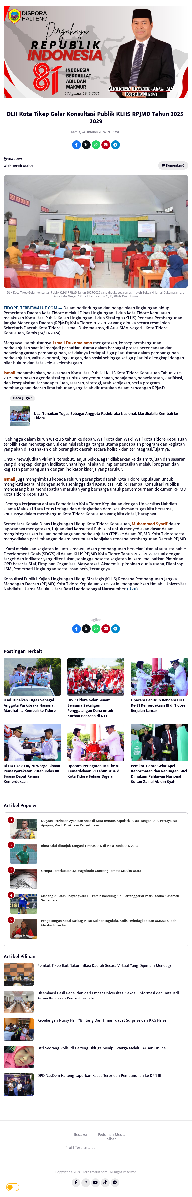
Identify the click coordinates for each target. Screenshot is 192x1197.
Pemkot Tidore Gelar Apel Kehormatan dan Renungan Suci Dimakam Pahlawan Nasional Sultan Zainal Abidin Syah (159, 774)
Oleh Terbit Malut (18, 165)
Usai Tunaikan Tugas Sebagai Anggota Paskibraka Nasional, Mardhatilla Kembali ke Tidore (106, 416)
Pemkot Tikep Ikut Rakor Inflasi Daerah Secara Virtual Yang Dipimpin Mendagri (105, 965)
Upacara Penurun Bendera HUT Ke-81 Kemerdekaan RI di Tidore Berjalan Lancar (158, 705)
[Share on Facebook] (76, 144)
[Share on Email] (106, 144)
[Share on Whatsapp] (96, 144)
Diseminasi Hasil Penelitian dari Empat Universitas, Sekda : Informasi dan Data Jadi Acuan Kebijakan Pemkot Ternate (108, 996)
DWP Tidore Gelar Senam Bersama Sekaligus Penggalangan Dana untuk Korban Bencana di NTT (90, 708)
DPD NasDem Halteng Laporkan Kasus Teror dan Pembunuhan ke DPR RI (99, 1075)
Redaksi (80, 1134)
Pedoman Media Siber (112, 1136)
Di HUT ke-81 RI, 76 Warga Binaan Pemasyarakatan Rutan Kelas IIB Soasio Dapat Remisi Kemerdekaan (32, 774)
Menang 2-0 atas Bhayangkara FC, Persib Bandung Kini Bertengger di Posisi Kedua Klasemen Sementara (110, 898)
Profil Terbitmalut (80, 1147)
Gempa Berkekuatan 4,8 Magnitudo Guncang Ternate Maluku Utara (91, 871)
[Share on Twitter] (86, 144)
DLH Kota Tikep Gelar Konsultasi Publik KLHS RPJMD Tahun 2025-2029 (96, 117)
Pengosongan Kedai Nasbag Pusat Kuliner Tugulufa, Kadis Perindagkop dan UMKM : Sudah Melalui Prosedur (108, 923)
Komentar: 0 (175, 165)
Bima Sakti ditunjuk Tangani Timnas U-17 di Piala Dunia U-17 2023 (89, 846)
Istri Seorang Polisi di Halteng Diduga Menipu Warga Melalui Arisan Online (102, 1048)
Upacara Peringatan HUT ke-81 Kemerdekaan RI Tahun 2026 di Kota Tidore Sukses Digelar (94, 771)
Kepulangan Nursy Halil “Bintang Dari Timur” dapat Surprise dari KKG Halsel (103, 1020)
